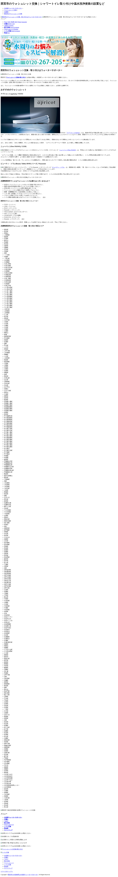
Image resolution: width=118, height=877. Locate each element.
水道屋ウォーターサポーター (13, 855)
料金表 (6, 866)
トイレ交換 (7, 864)
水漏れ (6, 857)
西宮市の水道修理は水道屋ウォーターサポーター (23, 874)
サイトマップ (8, 868)
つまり (6, 859)
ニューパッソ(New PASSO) (67, 150)
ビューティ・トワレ (58, 167)
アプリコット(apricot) (73, 132)
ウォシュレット (9, 863)
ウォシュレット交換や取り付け (16, 77)
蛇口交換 (7, 861)
